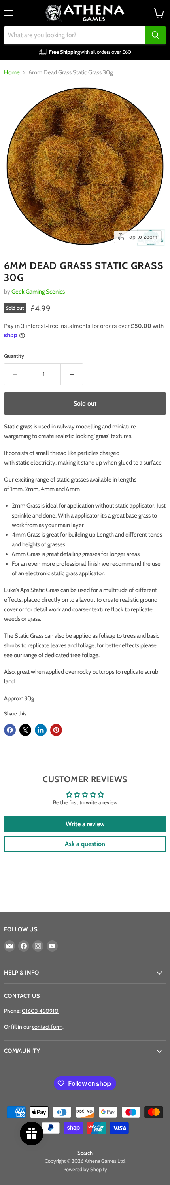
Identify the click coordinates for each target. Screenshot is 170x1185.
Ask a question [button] (85, 844)
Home (12, 72)
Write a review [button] (85, 824)
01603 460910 (40, 1010)
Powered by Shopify (85, 1169)
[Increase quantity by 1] (72, 374)
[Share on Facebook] (10, 730)
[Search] (155, 35)
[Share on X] (25, 730)
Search (85, 1152)
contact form (47, 1026)
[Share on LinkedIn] (41, 730)
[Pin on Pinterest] (56, 730)
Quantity (14, 356)
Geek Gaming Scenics (38, 291)
